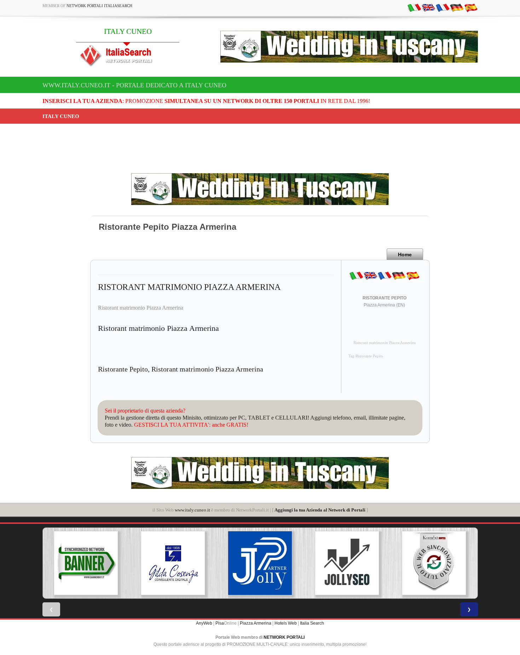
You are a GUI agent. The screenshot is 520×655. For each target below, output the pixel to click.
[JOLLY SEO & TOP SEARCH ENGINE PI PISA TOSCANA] (347, 563)
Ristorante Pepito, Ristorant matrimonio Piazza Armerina (180, 369)
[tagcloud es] (471, 7)
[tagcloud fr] (442, 7)
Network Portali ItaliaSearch (99, 6)
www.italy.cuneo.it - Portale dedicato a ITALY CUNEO (134, 85)
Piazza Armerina (255, 623)
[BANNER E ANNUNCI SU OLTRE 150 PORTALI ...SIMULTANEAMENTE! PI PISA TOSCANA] (86, 563)
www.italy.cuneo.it (192, 510)
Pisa (219, 623)
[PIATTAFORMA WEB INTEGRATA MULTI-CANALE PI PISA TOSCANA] (434, 563)
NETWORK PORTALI (284, 637)
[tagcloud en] (428, 7)
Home (405, 254)
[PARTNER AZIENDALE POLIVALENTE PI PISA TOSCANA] (260, 563)
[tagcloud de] (457, 7)
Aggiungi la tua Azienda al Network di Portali (320, 510)
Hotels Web (286, 623)
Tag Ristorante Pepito (365, 356)
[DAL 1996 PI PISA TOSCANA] (173, 563)
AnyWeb (204, 623)
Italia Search (312, 623)
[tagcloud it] (414, 7)
